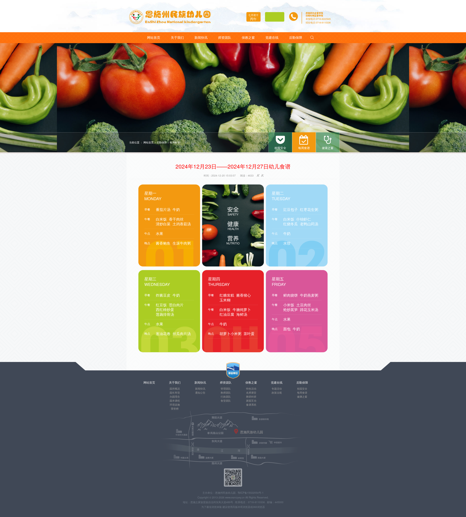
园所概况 (175, 388)
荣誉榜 (175, 408)
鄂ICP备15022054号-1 (251, 492)
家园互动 (251, 400)
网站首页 (148, 142)
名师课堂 (251, 392)
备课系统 (251, 404)
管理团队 (226, 388)
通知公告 (200, 392)
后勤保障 (162, 142)
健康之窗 (302, 396)
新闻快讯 (200, 388)
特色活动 (251, 388)
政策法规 (277, 392)
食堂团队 (226, 400)
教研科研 (251, 396)
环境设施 (175, 404)
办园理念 (175, 396)
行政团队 (226, 396)
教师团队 (226, 392)
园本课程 (175, 400)
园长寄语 (175, 392)
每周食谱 (175, 142)
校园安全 (302, 388)
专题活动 (277, 388)
